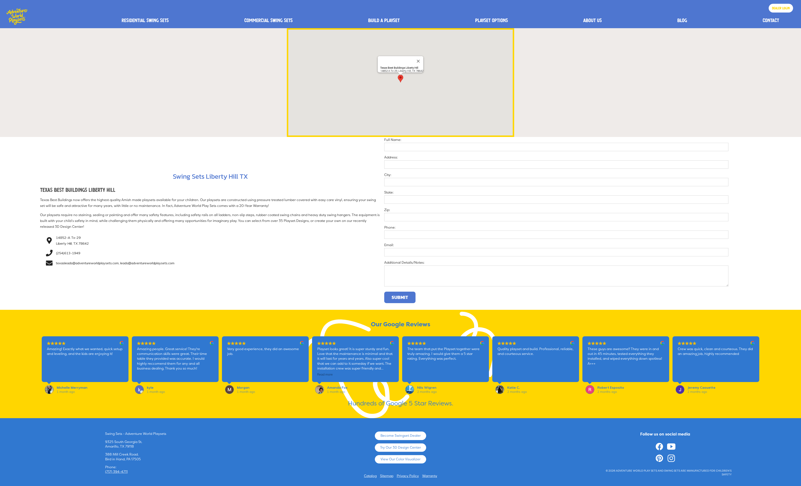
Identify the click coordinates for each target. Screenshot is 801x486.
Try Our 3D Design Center (400, 447)
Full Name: (392, 140)
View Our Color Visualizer (400, 459)
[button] (400, 78)
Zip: (387, 210)
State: (389, 192)
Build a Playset (384, 20)
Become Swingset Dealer (400, 436)
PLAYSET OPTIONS (491, 20)
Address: (391, 157)
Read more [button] (325, 374)
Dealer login (781, 8)
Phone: (389, 227)
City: (387, 175)
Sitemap (386, 476)
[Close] (418, 61)
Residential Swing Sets (145, 20)
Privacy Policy (408, 476)
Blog (682, 20)
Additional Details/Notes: (404, 263)
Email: (389, 245)
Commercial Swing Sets (268, 20)
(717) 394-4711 (116, 472)
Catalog (370, 476)
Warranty (429, 476)
